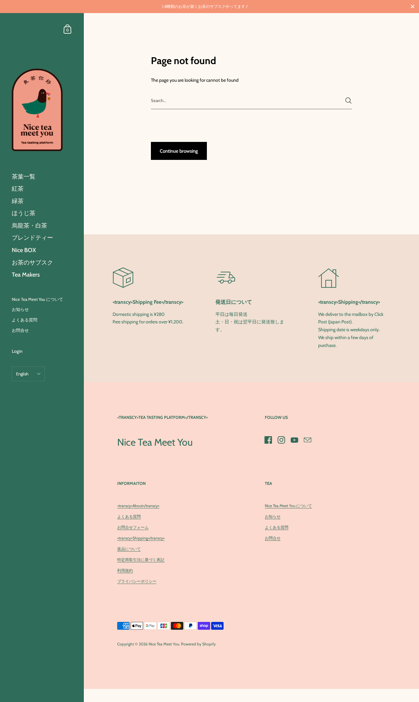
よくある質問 (129, 516)
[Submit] (348, 100)
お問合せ (273, 538)
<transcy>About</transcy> (138, 505)
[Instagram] (281, 439)
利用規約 (125, 570)
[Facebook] (268, 439)
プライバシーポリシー (136, 581)
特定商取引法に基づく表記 (140, 559)
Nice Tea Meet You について (288, 505)
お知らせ (273, 516)
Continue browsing (179, 151)
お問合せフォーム (133, 527)
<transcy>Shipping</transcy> (141, 538)
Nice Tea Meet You (164, 644)
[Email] (307, 439)
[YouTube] (294, 439)
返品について (129, 548)
